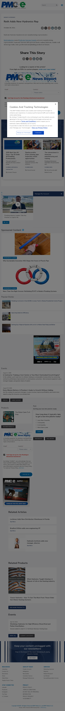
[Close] (55, 104)
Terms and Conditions (28, 121)
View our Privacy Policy (39, 128)
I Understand (38, 132)
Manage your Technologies (24, 132)
